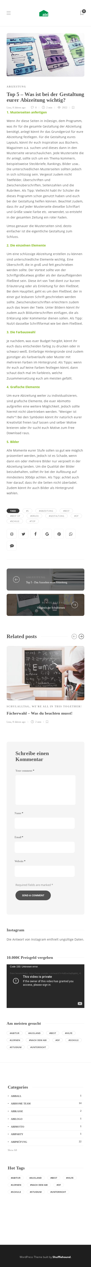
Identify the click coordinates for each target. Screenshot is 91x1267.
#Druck (34, 515)
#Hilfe (68, 1033)
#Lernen (15, 1040)
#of (76, 515)
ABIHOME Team (46, 1103)
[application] (45, 986)
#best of (15, 515)
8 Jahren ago (19, 107)
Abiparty (46, 1133)
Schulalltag (53, 602)
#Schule (14, 521)
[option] (45, 684)
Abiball (46, 1095)
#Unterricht (38, 1047)
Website (20, 861)
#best (66, 510)
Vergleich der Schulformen (51, 607)
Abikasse (46, 1111)
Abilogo (46, 1118)
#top (32, 521)
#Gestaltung (56, 515)
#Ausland (34, 1033)
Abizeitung (16, 86)
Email (19, 837)
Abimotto (46, 1126)
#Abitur (14, 1033)
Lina (9, 107)
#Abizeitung (46, 510)
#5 (27, 510)
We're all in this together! (57, 706)
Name (19, 813)
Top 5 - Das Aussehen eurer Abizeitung (46, 582)
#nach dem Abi (38, 1040)
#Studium (15, 1047)
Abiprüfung (46, 1141)
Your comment (24, 770)
